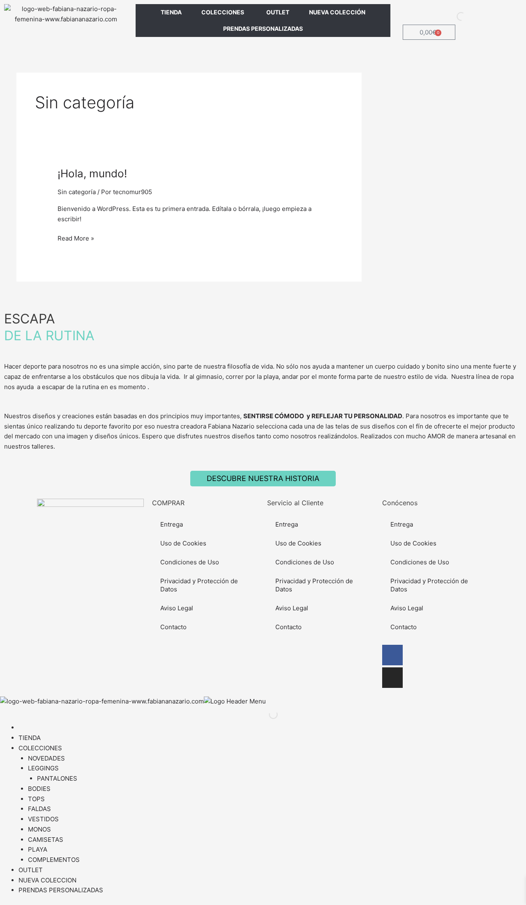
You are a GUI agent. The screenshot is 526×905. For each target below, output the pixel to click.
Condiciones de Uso (189, 562)
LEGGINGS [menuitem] (43, 768)
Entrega (171, 524)
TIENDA (171, 12)
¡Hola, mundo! (92, 173)
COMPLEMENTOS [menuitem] (54, 860)
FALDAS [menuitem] (39, 809)
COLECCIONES (222, 12)
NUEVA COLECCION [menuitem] (47, 880)
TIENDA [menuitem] (29, 738)
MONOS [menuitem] (39, 829)
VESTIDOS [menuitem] (43, 819)
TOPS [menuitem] (36, 799)
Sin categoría (77, 192)
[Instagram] (392, 677)
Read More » (76, 238)
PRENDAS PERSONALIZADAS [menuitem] (60, 890)
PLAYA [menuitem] (37, 849)
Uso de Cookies (183, 543)
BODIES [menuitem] (39, 789)
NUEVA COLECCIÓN (337, 12)
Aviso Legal (176, 608)
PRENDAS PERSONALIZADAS (263, 28)
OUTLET (277, 12)
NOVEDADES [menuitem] (46, 758)
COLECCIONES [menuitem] (40, 748)
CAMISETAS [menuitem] (45, 839)
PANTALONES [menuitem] (57, 778)
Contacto (173, 627)
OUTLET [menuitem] (30, 870)
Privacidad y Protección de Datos (199, 585)
